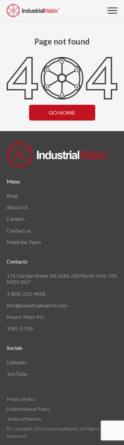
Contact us (19, 230)
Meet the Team (24, 242)
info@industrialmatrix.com (37, 305)
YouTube (17, 374)
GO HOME (62, 112)
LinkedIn (16, 362)
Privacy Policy (21, 399)
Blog (12, 195)
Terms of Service (24, 419)
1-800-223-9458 (26, 294)
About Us (17, 207)
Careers (15, 218)
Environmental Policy (28, 409)
